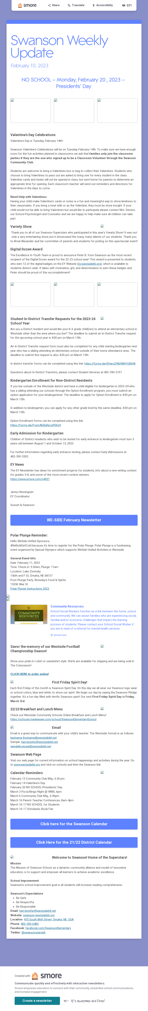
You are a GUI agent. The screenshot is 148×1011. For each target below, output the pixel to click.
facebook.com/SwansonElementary (48, 928)
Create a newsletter (37, 1001)
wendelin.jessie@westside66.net (30, 746)
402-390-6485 (30, 924)
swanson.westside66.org (39, 915)
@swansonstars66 (33, 932)
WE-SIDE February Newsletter (74, 520)
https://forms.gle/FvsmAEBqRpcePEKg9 (35, 425)
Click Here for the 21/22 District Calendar (74, 842)
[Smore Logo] (27, 5)
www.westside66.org (27, 764)
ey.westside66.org (89, 264)
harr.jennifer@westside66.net (39, 742)
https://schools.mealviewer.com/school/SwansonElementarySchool (53, 719)
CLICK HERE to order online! (29, 674)
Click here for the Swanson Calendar (74, 824)
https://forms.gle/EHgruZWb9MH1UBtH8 (109, 363)
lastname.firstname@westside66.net (33, 737)
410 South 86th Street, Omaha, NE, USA (49, 919)
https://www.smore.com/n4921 (30, 479)
